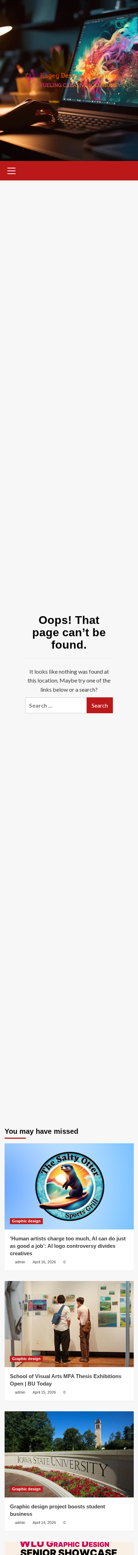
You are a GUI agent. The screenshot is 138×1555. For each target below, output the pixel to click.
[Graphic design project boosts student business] (69, 1454)
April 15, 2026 (44, 1392)
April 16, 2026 (44, 1262)
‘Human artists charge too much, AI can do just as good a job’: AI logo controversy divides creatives (68, 1245)
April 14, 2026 (44, 1522)
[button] (12, 170)
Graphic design (26, 1221)
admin (20, 1262)
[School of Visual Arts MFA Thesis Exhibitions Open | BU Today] (69, 1324)
